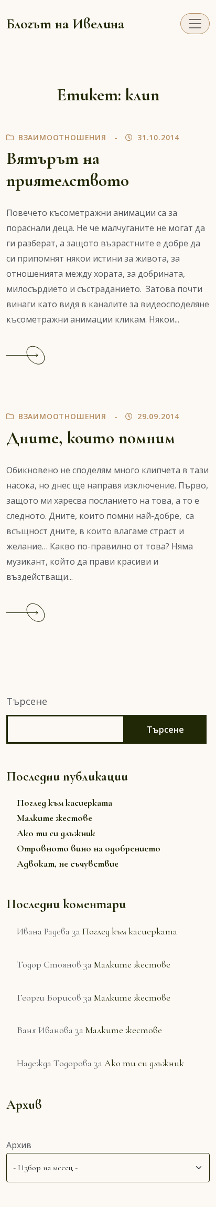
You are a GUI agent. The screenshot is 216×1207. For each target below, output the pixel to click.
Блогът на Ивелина (65, 24)
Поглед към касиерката (64, 802)
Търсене (26, 701)
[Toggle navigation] (195, 23)
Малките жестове (54, 818)
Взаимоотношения (62, 137)
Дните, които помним (90, 437)
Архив (18, 1145)
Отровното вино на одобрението (88, 848)
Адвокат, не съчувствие (67, 863)
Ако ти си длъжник (56, 833)
